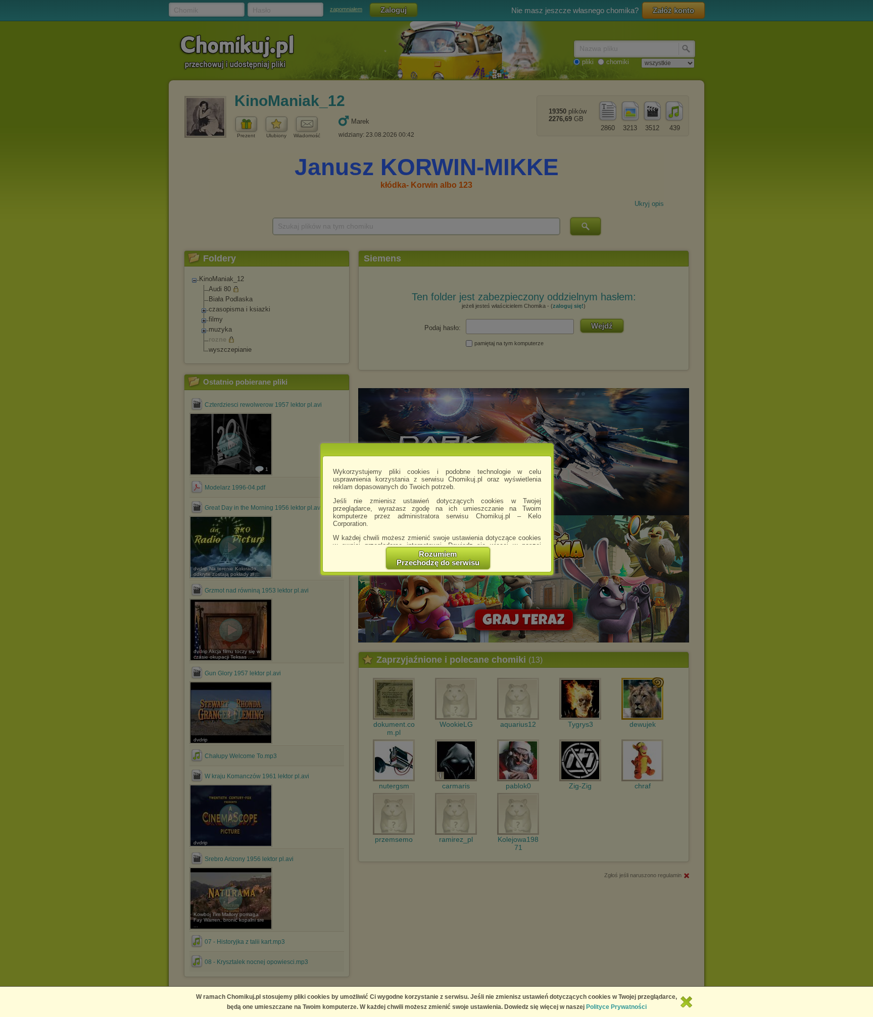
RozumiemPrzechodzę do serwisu (438, 558)
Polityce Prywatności (616, 1006)
